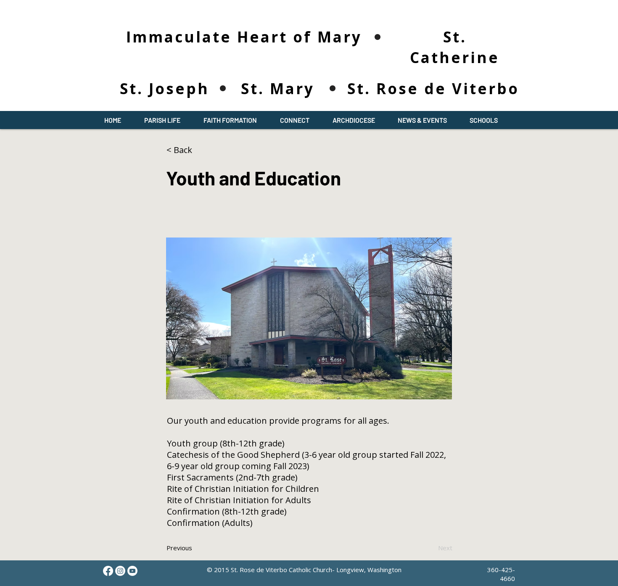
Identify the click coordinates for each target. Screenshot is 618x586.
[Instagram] (120, 571)
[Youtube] (132, 571)
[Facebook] (108, 571)
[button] (162, 120)
